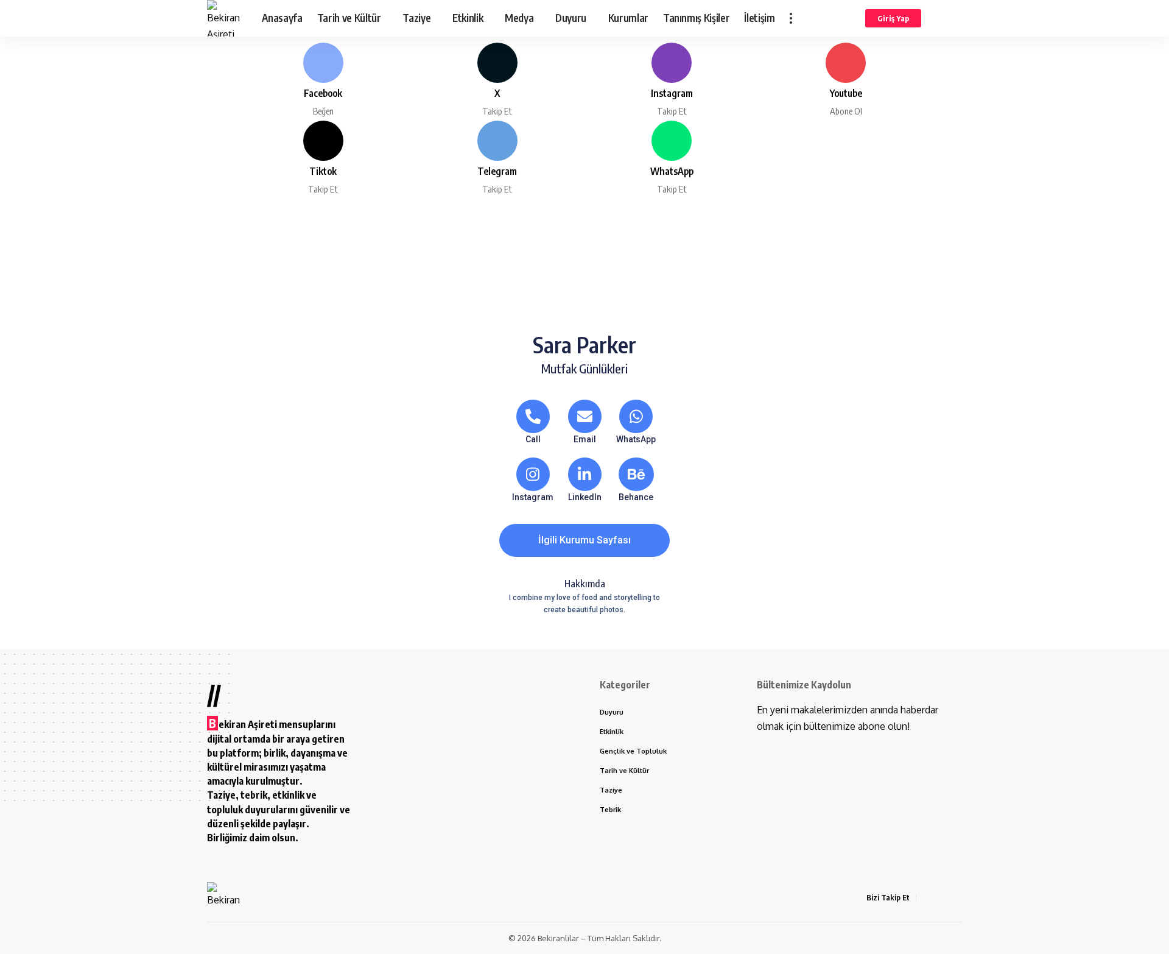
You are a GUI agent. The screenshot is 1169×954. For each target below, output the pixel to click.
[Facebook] (323, 80)
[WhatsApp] (671, 158)
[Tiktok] (323, 158)
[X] (497, 80)
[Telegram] (497, 158)
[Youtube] (846, 80)
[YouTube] (955, 897)
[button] (790, 18)
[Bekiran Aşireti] (224, 18)
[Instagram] (671, 80)
